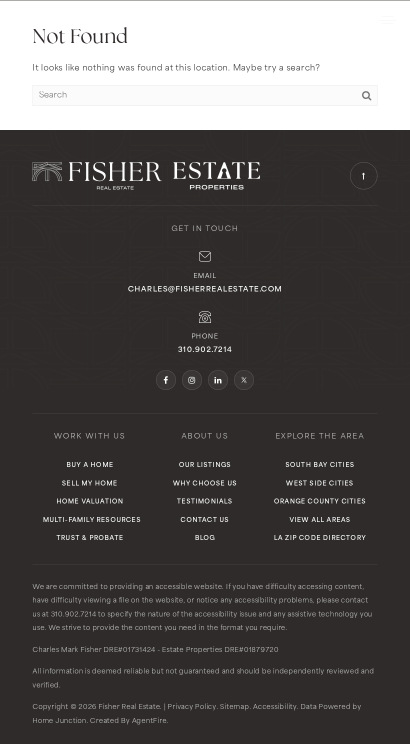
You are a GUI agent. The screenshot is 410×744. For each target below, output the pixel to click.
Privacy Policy (192, 707)
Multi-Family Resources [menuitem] (92, 521)
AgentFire (149, 721)
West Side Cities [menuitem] (320, 484)
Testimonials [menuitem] (204, 502)
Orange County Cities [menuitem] (320, 502)
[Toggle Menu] (387, 20)
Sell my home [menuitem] (90, 484)
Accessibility (275, 707)
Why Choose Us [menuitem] (205, 484)
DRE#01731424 (130, 650)
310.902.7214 (332, 21)
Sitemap (234, 707)
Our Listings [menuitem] (205, 465)
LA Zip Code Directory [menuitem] (320, 539)
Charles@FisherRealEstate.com (205, 290)
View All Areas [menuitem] (320, 521)
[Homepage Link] (57, 20)
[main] (205, 65)
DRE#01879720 (251, 650)
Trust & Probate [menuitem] (90, 539)
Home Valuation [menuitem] (90, 502)
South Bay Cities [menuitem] (320, 465)
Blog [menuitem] (205, 539)
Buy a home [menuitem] (90, 465)
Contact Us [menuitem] (204, 521)
